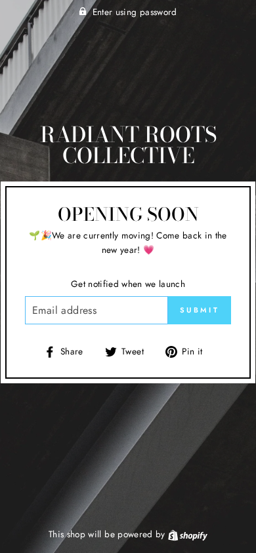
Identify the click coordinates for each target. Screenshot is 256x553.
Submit (199, 310)
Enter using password (135, 11)
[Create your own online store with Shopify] (187, 534)
